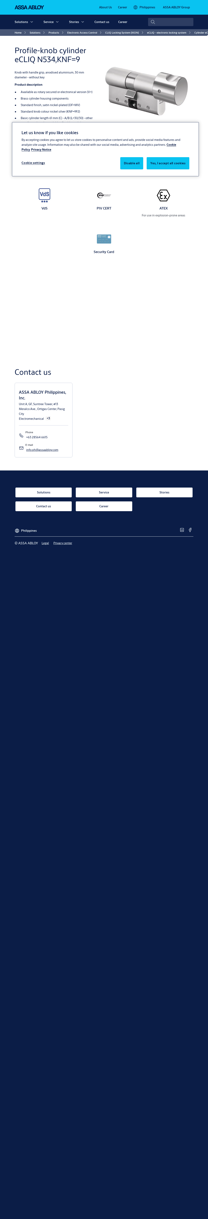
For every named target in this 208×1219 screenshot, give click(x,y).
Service (48, 22)
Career (122, 22)
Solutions (21, 22)
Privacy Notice (41, 149)
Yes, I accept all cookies (168, 163)
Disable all (132, 163)
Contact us (101, 22)
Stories (74, 22)
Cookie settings (33, 163)
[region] (105, 149)
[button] (32, 22)
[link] (105, 7)
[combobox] (170, 22)
